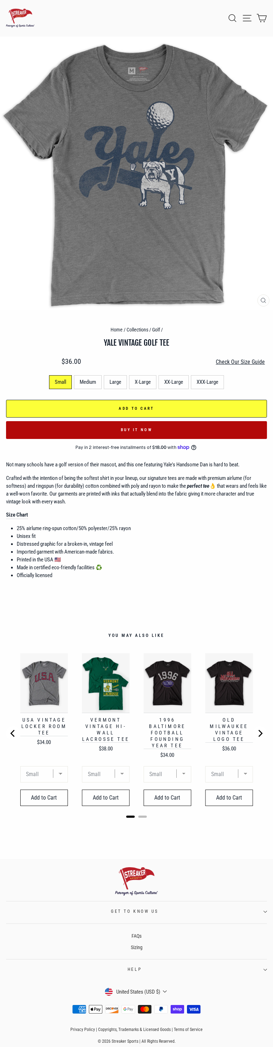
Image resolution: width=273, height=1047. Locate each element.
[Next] (260, 733)
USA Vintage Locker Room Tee (44, 726)
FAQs (136, 936)
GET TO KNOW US (134, 911)
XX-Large (173, 382)
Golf (156, 330)
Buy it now (136, 430)
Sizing (137, 947)
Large (115, 382)
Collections (137, 330)
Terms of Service (188, 1029)
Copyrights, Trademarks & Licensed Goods (134, 1029)
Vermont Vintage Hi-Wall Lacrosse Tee (105, 729)
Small (60, 382)
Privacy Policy (82, 1029)
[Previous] (13, 733)
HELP (135, 969)
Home (117, 330)
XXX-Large (207, 382)
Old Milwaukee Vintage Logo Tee (229, 729)
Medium (88, 382)
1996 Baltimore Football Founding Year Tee (167, 732)
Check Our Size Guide (240, 361)
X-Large (143, 382)
